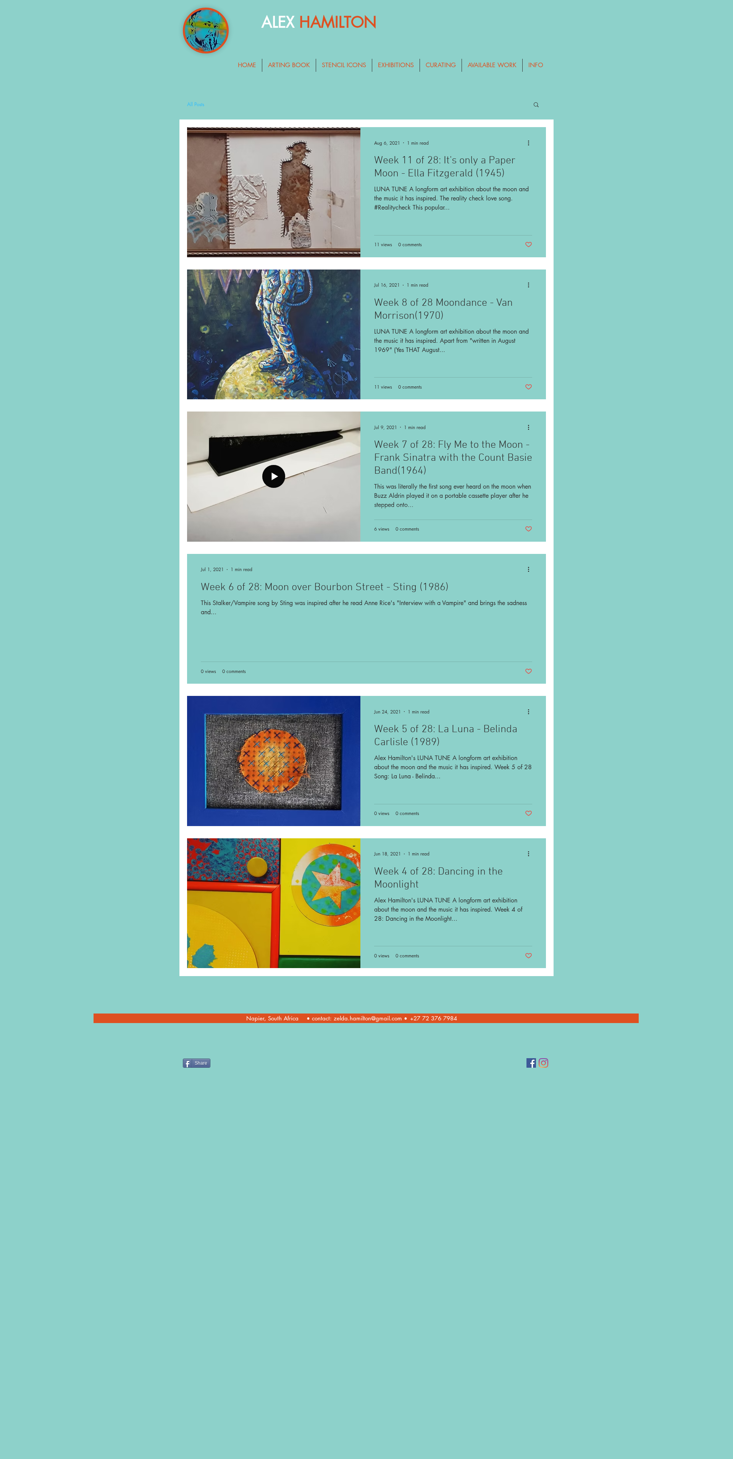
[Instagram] (543, 1063)
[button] (536, 105)
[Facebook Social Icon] (531, 1063)
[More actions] (531, 142)
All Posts (195, 104)
